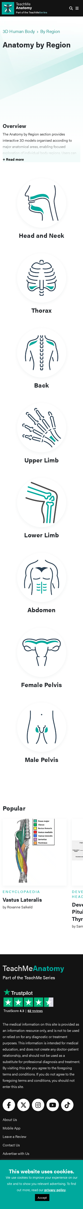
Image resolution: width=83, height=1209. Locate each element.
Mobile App (11, 1128)
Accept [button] (42, 1197)
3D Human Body (19, 31)
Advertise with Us (16, 1153)
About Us (10, 1119)
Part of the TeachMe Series (29, 977)
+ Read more (13, 159)
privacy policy (55, 1189)
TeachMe (24, 6)
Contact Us (11, 1144)
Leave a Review (14, 1136)
